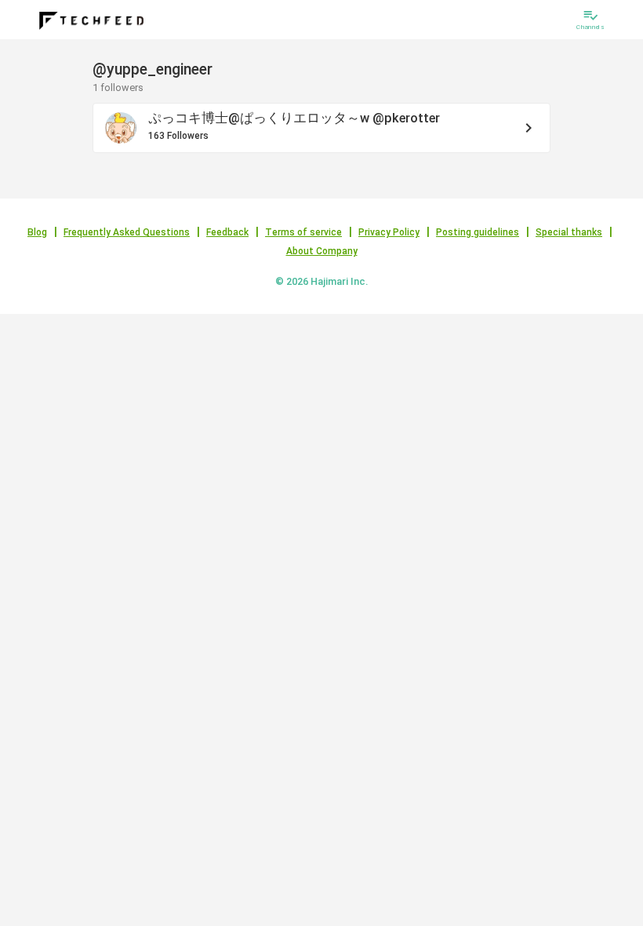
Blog (37, 232)
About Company (322, 251)
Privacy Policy (389, 232)
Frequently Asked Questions (127, 232)
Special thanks (569, 232)
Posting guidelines (477, 232)
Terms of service (303, 232)
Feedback (227, 232)
